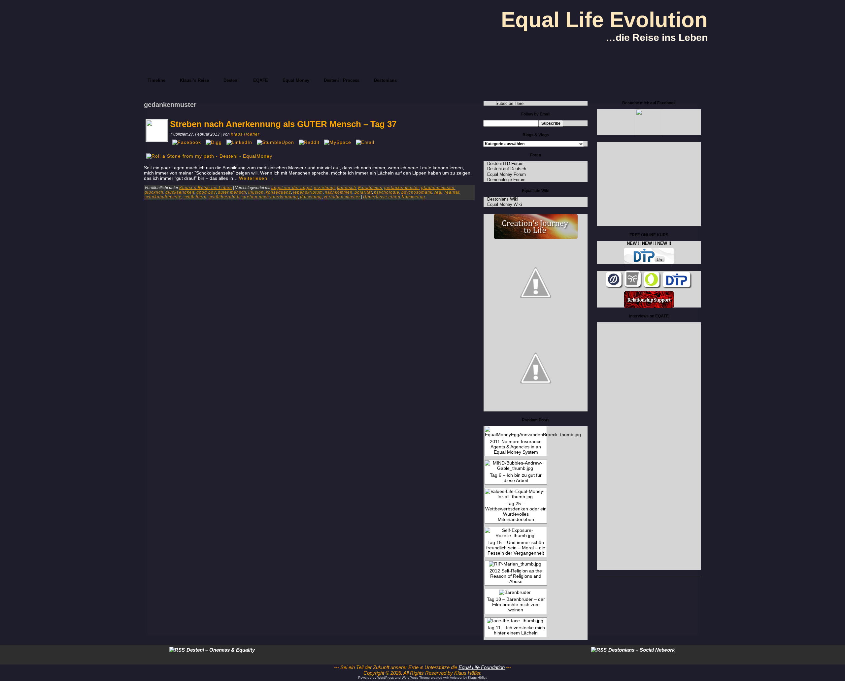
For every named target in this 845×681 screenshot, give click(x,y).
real (438, 192)
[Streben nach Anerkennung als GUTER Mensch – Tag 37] (157, 139)
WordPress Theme (416, 677)
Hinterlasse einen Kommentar (394, 197)
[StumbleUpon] (275, 142)
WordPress (385, 677)
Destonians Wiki (502, 199)
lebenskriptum (308, 192)
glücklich (154, 192)
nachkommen (339, 192)
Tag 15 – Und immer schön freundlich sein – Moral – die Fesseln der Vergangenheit (515, 548)
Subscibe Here (509, 103)
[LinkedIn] (239, 142)
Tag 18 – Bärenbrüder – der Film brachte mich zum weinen (516, 604)
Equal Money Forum (506, 174)
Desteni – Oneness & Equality (220, 650)
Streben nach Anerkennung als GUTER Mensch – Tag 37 (283, 124)
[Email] (365, 142)
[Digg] (213, 142)
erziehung (324, 187)
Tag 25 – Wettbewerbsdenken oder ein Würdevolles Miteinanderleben (516, 511)
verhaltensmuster (342, 197)
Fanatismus (370, 187)
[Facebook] (186, 142)
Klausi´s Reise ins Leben (205, 187)
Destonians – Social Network (641, 650)
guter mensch (232, 192)
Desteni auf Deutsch (506, 168)
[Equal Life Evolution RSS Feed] (324, 674)
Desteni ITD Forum (505, 163)
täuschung (311, 197)
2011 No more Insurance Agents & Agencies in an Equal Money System (516, 447)
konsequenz (278, 192)
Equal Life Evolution (604, 20)
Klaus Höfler (477, 677)
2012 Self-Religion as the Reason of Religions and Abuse (516, 576)
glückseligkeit (179, 192)
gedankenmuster (401, 187)
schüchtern (195, 197)
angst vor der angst (291, 187)
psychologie (386, 192)
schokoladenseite (163, 197)
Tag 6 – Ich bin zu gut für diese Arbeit (516, 477)
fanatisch (346, 187)
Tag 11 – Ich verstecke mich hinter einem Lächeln (516, 630)
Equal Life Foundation (481, 667)
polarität (363, 192)
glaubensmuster (438, 187)
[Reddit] (309, 142)
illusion (256, 192)
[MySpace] (338, 142)
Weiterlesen (256, 178)
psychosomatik (416, 192)
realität (452, 192)
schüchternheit (224, 197)
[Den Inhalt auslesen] (177, 650)
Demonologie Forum (506, 179)
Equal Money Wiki (504, 204)
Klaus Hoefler (245, 134)
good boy (206, 192)
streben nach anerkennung (270, 197)
